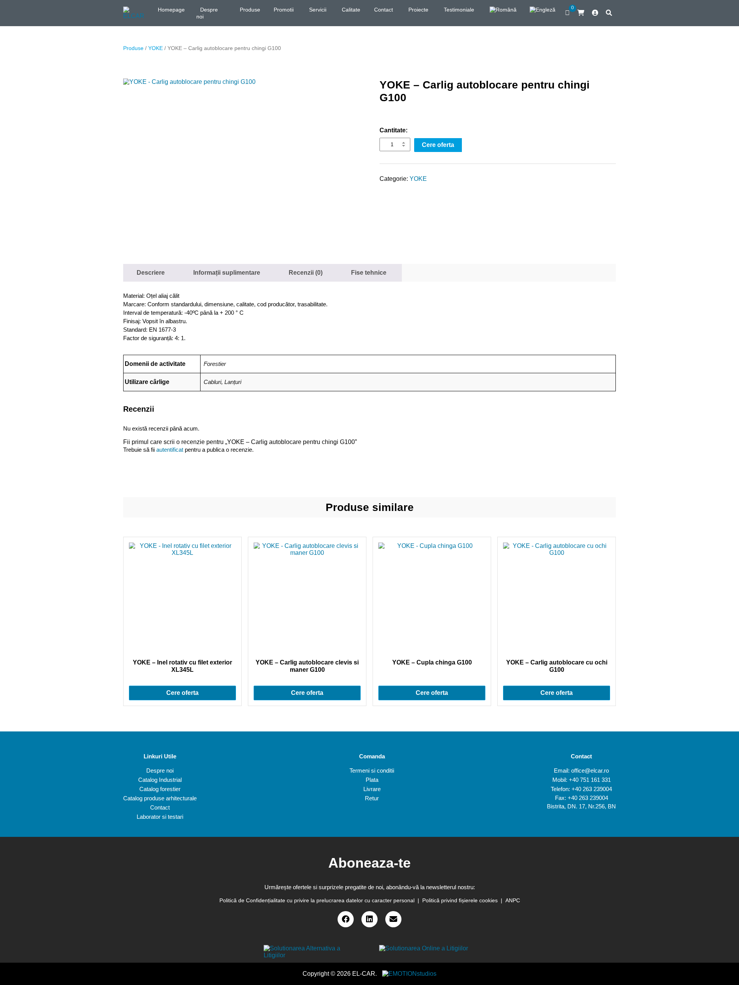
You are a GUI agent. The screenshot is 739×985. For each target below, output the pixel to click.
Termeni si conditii (371, 770)
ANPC (512, 900)
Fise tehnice (368, 272)
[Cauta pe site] (609, 13)
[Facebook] (346, 919)
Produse (133, 48)
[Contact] (393, 919)
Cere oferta (438, 145)
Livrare (372, 789)
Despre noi (160, 770)
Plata (372, 779)
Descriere (151, 272)
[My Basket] (580, 13)
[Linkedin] (369, 919)
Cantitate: (394, 130)
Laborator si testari (160, 816)
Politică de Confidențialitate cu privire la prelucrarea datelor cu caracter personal (317, 900)
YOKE (155, 48)
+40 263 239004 (592, 789)
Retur (372, 798)
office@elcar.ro (590, 770)
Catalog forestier (160, 789)
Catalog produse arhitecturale (160, 798)
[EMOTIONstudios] (409, 973)
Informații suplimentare (226, 272)
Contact (160, 807)
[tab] (150, 273)
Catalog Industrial (160, 779)
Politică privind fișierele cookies (460, 900)
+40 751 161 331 (590, 779)
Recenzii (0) (306, 272)
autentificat (169, 449)
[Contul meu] (595, 13)
